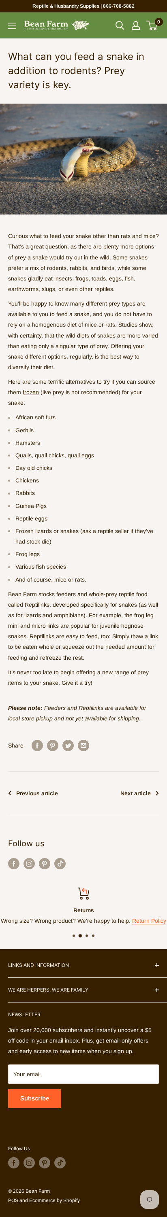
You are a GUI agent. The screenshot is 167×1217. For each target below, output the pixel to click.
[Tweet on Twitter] (68, 745)
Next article (135, 793)
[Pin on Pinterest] (52, 745)
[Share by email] (83, 745)
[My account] (136, 25)
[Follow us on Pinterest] (44, 863)
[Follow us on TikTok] (60, 863)
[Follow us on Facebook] (13, 863)
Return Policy (149, 921)
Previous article (37, 793)
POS (13, 1200)
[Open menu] (12, 26)
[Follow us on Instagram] (29, 863)
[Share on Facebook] (37, 745)
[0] (152, 25)
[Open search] (120, 25)
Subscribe (34, 1098)
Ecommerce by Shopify (54, 1200)
